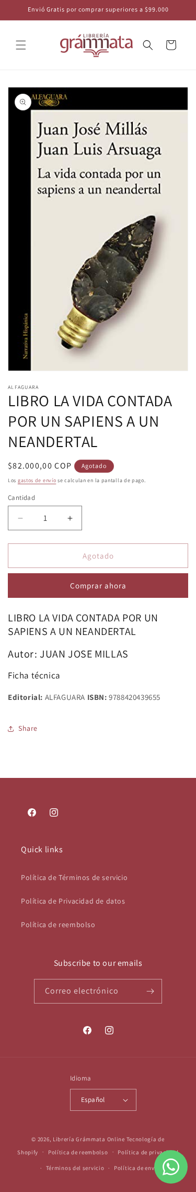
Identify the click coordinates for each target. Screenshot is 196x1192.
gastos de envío (37, 480)
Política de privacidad (148, 1152)
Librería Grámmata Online (89, 1139)
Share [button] (28, 728)
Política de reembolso (58, 924)
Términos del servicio (75, 1168)
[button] (20, 45)
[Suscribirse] (150, 991)
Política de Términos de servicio (74, 877)
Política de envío (137, 1168)
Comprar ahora (98, 586)
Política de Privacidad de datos (73, 901)
